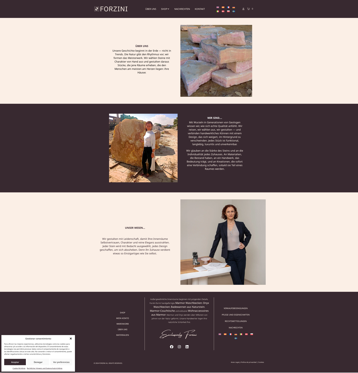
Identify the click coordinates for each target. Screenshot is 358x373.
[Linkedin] (186, 346)
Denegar (38, 362)
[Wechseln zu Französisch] (228, 7)
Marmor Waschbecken (188, 303)
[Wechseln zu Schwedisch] (233, 11)
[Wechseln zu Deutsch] (233, 7)
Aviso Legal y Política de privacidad (243, 362)
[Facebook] (171, 346)
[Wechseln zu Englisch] (217, 7)
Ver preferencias (61, 362)
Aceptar (15, 362)
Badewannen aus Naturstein (188, 306)
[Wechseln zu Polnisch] (228, 11)
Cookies (261, 362)
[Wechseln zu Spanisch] (223, 7)
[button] (70, 338)
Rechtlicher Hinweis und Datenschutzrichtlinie (44, 368)
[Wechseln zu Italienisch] (217, 11)
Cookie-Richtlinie (19, 368)
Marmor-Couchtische (162, 310)
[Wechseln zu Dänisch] (223, 11)
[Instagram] (179, 346)
